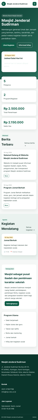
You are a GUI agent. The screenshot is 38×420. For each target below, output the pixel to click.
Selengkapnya (11, 304)
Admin (34, 417)
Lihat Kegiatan (8, 45)
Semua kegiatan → (30, 228)
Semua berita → (29, 144)
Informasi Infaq (25, 45)
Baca (6, 176)
